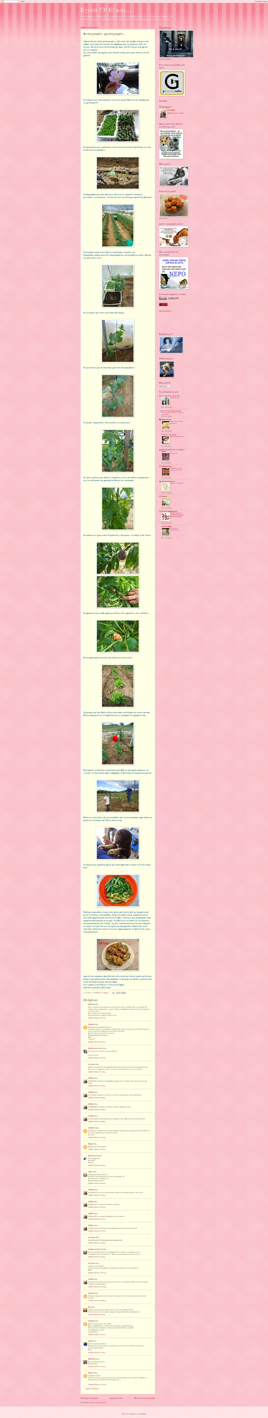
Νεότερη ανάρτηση (89, 1398)
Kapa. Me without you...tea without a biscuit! (172, 450)
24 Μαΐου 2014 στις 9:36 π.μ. (97, 1042)
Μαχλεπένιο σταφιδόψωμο (174, 529)
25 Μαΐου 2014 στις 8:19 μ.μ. (97, 1315)
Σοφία (90, 1172)
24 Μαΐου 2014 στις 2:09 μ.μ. (97, 1121)
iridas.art (164, 496)
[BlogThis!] (119, 993)
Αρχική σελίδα (116, 1398)
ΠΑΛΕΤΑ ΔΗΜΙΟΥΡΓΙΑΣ (169, 511)
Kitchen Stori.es (166, 420)
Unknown (91, 1024)
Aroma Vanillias (166, 526)
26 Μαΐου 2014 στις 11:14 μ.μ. (97, 1384)
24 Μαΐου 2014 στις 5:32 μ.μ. (97, 1207)
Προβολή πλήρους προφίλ (175, 113)
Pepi (89, 1307)
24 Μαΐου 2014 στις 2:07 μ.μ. (97, 1086)
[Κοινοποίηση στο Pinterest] (125, 993)
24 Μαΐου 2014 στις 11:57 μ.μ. (97, 1287)
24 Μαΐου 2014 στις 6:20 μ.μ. (97, 1243)
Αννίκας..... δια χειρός (168, 435)
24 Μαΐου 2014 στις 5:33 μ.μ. (97, 1231)
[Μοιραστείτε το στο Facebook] (123, 993)
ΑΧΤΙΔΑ (91, 1078)
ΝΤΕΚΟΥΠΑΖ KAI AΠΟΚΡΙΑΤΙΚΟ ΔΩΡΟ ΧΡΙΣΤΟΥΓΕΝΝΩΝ (176, 515)
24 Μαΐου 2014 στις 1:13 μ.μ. (97, 1072)
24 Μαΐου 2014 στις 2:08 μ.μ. (97, 1098)
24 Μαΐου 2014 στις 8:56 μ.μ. (97, 1257)
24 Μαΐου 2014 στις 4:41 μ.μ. (97, 1137)
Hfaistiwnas (91, 1359)
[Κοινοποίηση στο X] (121, 993)
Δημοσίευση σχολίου (92, 1389)
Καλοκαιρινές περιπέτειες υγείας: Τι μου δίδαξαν (172, 413)
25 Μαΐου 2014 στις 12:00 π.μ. (97, 1301)
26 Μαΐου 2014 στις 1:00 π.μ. (97, 1334)
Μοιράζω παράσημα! (176, 483)
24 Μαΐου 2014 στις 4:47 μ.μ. (97, 1165)
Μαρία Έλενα (93, 1156)
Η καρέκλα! (174, 453)
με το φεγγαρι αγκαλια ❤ (170, 396)
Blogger (143, 1414)
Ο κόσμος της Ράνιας (95, 1249)
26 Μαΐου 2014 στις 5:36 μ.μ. (97, 1352)
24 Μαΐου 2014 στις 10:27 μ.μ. (97, 1273)
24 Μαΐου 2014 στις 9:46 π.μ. (97, 1058)
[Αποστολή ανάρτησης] (113, 993)
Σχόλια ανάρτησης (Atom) (97, 1402)
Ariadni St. (91, 1128)
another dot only (175, 397)
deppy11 (90, 1373)
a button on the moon (168, 481)
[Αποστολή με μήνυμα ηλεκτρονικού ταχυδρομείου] (117, 993)
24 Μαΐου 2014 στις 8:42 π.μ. (97, 1018)
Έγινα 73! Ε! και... (105, 9)
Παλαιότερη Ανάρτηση (144, 1398)
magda (90, 1341)
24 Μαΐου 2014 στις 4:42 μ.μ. (97, 1149)
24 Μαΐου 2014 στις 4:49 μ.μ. (97, 1183)
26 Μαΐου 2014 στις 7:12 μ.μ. (97, 1366)
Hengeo (90, 1144)
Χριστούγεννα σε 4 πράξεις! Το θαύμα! (176, 469)
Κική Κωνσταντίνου (95, 1048)
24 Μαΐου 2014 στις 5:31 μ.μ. (97, 1195)
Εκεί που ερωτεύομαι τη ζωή (171, 411)
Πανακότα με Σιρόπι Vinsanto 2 (176, 422)
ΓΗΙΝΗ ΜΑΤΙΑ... (166, 466)
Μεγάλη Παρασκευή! (176, 436)
